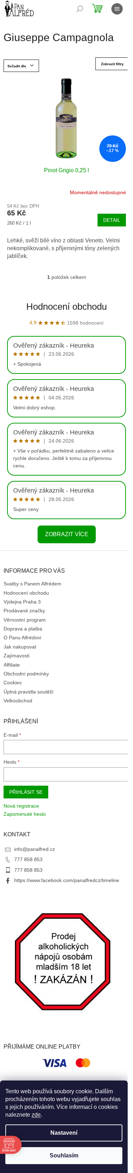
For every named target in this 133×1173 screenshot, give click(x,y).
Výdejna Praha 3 (22, 602)
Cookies (13, 682)
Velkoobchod (18, 700)
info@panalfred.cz (34, 849)
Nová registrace (21, 806)
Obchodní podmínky (26, 674)
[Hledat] (80, 9)
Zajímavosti (16, 655)
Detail (111, 220)
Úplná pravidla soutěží (29, 692)
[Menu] (117, 9)
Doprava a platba (23, 629)
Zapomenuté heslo (25, 814)
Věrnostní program (25, 620)
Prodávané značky (24, 610)
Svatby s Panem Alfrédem (32, 583)
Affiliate (12, 665)
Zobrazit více (66, 534)
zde (36, 1115)
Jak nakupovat (20, 647)
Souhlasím (64, 1155)
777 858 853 (28, 859)
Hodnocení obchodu (66, 306)
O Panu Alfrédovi (22, 637)
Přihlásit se (26, 792)
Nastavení (63, 1133)
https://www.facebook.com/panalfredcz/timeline (66, 880)
